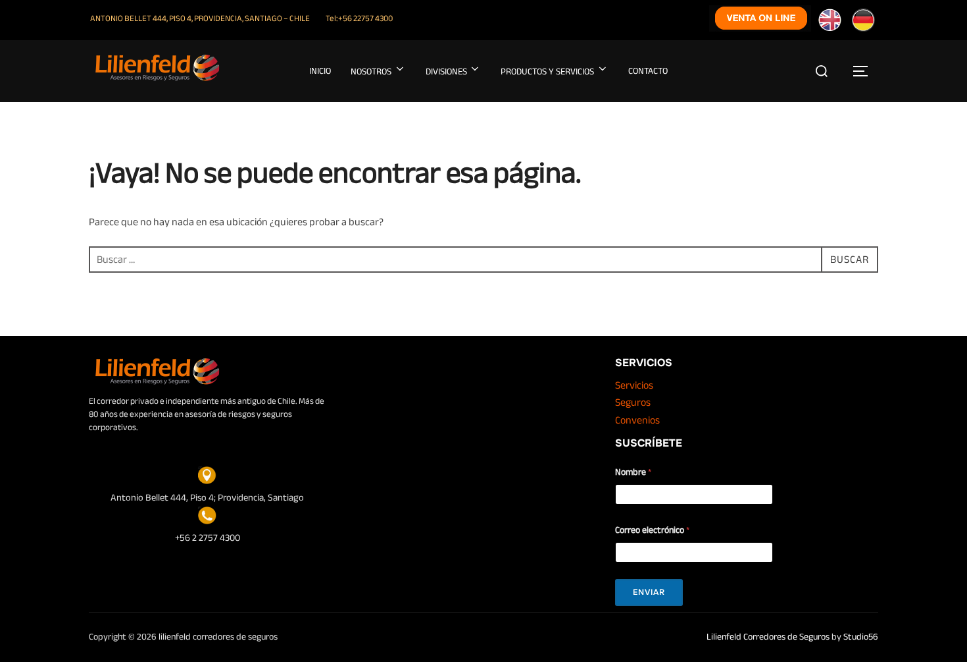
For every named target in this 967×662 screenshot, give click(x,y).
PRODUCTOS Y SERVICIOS (547, 71)
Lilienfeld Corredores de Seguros (768, 637)
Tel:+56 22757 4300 (359, 18)
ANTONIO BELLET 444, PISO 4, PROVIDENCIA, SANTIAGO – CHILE (200, 18)
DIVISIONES (446, 71)
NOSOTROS (371, 71)
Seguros (633, 402)
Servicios (634, 385)
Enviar (649, 592)
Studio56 (860, 637)
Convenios (637, 420)
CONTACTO (648, 71)
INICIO (320, 71)
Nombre (633, 472)
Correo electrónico (652, 530)
